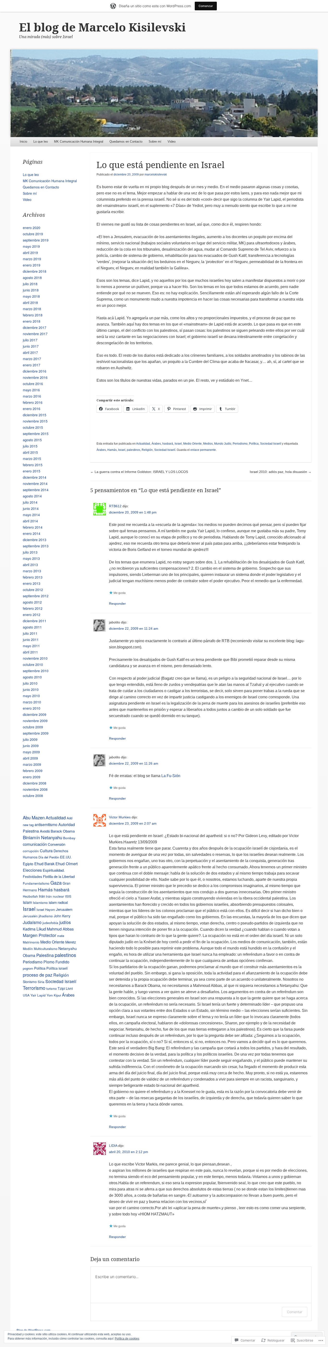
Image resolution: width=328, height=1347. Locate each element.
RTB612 (115, 506)
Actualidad (143, 443)
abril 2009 (30, 758)
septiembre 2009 (36, 733)
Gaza (56, 882)
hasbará (167, 443)
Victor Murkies (120, 817)
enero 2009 (31, 776)
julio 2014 (30, 502)
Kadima (29, 928)
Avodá (45, 831)
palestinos (133, 450)
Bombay (69, 837)
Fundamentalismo (36, 883)
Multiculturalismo (45, 948)
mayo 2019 (31, 246)
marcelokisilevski (156, 174)
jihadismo (46, 915)
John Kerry (62, 915)
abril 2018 (30, 302)
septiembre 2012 (36, 595)
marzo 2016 (32, 396)
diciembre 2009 (34, 714)
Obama (29, 955)
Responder (117, 603)
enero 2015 (31, 471)
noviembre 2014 (35, 483)
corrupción (31, 850)
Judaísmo (32, 922)
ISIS (68, 896)
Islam (27, 902)
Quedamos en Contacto (125, 141)
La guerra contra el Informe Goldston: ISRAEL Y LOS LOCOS (139, 472)
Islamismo (40, 902)
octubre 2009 (33, 727)
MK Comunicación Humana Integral (78, 141)
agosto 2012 (32, 602)
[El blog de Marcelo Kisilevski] (164, 93)
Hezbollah (30, 896)
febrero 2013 (33, 577)
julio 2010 (30, 683)
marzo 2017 (32, 358)
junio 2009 (31, 745)
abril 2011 (30, 652)
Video (172, 141)
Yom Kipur (54, 995)
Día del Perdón (48, 857)
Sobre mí (155, 141)
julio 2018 (30, 283)
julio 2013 (30, 552)
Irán (42, 896)
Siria (41, 981)
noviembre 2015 (35, 421)
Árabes (156, 443)
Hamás (112, 450)
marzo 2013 (32, 570)
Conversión (56, 844)
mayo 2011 (31, 645)
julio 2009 (30, 739)
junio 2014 (31, 508)
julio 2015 (30, 446)
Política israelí (57, 968)
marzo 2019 (32, 258)
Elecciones (32, 870)
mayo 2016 (31, 389)
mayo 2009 (31, 751)
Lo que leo (40, 141)
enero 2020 (31, 227)
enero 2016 (31, 408)
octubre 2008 (33, 795)
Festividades (32, 876)
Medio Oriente (192, 443)
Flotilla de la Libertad (59, 876)
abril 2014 (30, 521)
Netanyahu (67, 948)
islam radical (58, 902)
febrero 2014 (33, 527)
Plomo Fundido (56, 961)
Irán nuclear (55, 896)
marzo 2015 (32, 458)
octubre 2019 (33, 233)
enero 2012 (31, 614)
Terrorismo (34, 988)
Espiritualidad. (54, 870)
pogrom (28, 968)
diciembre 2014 (34, 477)
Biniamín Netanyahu (42, 837)
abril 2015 (30, 452)
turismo (51, 988)
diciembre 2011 (34, 620)
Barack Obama (63, 831)
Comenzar (206, 6)
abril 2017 (30, 352)
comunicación (35, 844)
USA (26, 995)
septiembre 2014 (36, 489)
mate (60, 935)
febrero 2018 (33, 315)
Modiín (28, 948)
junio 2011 (31, 639)
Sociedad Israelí (270, 443)
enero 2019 (31, 265)
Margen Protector (39, 935)
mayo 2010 (31, 695)
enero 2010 (31, 708)
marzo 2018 (32, 308)
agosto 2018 (32, 277)
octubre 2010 (33, 664)
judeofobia (50, 922)
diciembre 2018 (34, 271)
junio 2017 (31, 346)
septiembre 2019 (36, 240)
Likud (41, 929)
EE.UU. (66, 856)
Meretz (70, 941)
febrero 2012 (33, 608)
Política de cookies (127, 1338)
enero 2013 (31, 583)
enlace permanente (203, 450)
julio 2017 (30, 340)
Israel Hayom (45, 909)
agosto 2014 (32, 496)
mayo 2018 (31, 296)
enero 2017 (31, 364)
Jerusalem (64, 909)
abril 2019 (30, 252)
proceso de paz (37, 975)
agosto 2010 (32, 677)
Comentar (294, 1312)
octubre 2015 (33, 427)
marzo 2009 (32, 764)
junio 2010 (31, 689)
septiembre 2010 (36, 670)
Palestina (45, 955)
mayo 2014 (31, 514)
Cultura (46, 850)
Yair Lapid (38, 995)
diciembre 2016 (34, 371)
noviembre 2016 (35, 377)
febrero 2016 (33, 402)
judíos (65, 922)
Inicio (23, 141)
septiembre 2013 (36, 546)
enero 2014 (31, 533)
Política (254, 443)
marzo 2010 (32, 702)
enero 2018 (31, 321)
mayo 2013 (31, 558)
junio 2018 (31, 290)
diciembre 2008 (34, 783)
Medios (208, 443)
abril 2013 (30, 564)
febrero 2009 (33, 770)
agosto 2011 (32, 627)
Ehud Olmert (66, 863)
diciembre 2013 (34, 539)
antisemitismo (46, 824)
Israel (178, 443)
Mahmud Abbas (60, 928)
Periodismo (240, 443)
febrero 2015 (33, 464)
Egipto (28, 863)
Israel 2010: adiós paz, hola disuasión (280, 472)
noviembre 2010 (35, 658)
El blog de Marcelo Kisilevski (102, 27)
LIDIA (113, 1146)
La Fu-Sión (170, 776)
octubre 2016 (33, 383)
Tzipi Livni (65, 988)
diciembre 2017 (34, 327)
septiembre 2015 (36, 433)
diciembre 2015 (34, 414)
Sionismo (30, 981)
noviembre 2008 (35, 789)
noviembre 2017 (35, 333)
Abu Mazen (34, 817)
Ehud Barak (44, 863)
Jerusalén (30, 915)
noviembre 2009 (35, 720)
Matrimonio (31, 942)
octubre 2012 (33, 589)
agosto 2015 (32, 439)
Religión (147, 450)
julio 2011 (30, 633)
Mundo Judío (222, 443)
